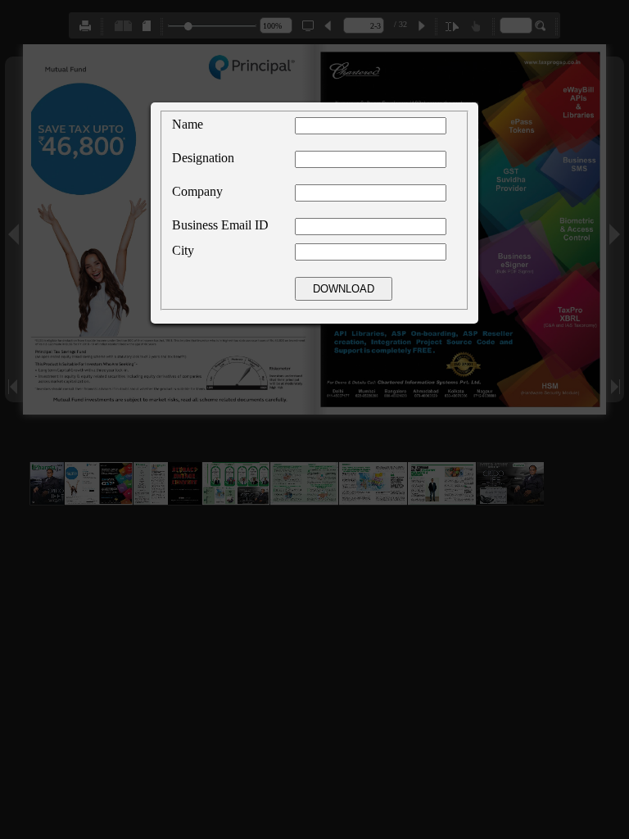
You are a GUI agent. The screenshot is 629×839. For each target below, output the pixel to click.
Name (187, 124)
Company (197, 191)
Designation (203, 158)
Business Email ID (220, 225)
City (183, 250)
